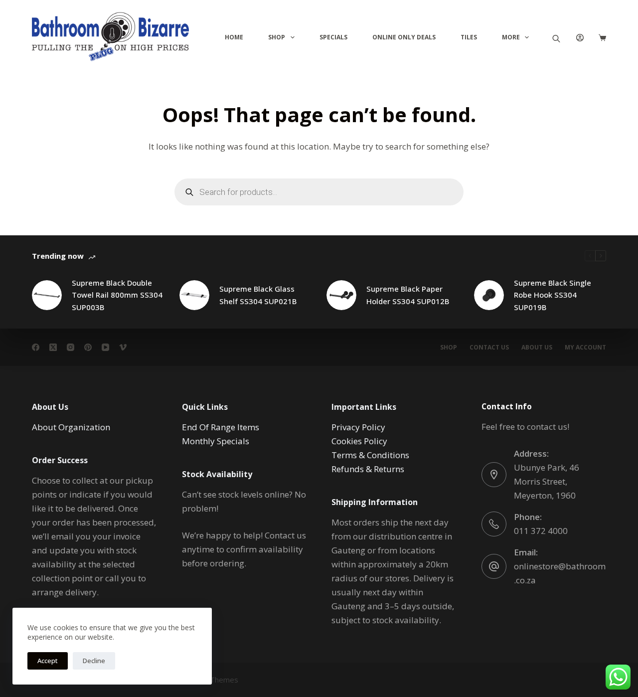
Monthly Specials (215, 441)
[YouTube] (105, 347)
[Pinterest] (88, 347)
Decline (94, 660)
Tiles (469, 37)
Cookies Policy (359, 441)
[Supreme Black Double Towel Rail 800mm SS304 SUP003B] (47, 295)
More (511, 37)
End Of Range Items (220, 427)
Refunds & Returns (367, 469)
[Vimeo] (123, 347)
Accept (47, 660)
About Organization (71, 427)
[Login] (580, 37)
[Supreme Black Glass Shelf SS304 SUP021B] (194, 295)
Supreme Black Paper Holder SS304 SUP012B (407, 295)
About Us (536, 347)
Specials (333, 37)
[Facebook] (35, 347)
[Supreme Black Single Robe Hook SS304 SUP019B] (489, 295)
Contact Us (489, 347)
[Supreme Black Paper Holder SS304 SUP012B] (341, 295)
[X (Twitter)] (53, 347)
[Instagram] (70, 347)
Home (234, 37)
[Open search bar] (556, 37)
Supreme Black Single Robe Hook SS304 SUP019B (552, 295)
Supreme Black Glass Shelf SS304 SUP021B (258, 295)
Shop (276, 37)
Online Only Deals (404, 37)
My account (585, 347)
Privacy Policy (358, 427)
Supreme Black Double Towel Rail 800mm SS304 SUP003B (117, 295)
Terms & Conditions (370, 455)
